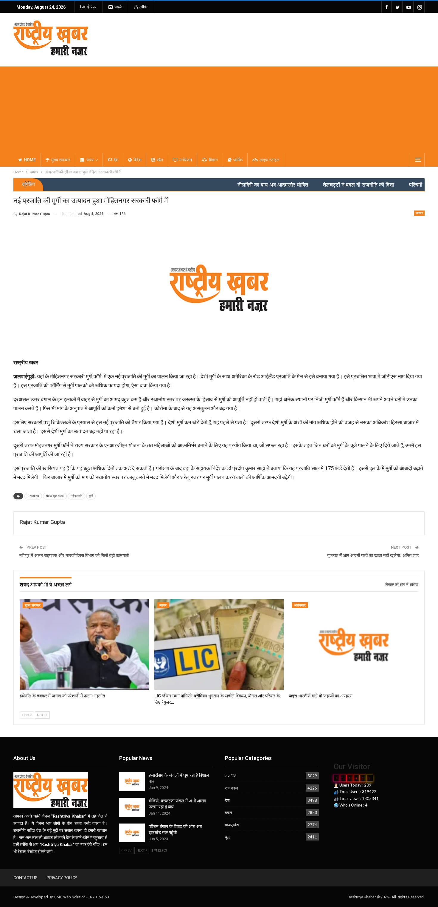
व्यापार (419, 213)
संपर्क (118, 6)
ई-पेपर (92, 6)
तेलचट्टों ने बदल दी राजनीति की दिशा (331, 185)
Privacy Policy (61, 877)
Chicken (33, 496)
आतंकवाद (300, 605)
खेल (160, 159)
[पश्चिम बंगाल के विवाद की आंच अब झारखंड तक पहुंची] (132, 833)
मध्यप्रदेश (232, 824)
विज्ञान (213, 159)
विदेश (137, 159)
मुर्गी (91, 496)
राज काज (231, 788)
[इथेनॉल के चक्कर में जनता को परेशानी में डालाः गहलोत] (84, 644)
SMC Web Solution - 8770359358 (81, 897)
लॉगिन (143, 6)
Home (30, 159)
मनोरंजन (185, 159)
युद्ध (227, 837)
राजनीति (230, 775)
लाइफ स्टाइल (269, 159)
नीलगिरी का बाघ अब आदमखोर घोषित (245, 185)
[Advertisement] (219, 108)
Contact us (25, 877)
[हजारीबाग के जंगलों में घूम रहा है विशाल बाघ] (132, 781)
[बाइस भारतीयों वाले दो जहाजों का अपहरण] (353, 644)
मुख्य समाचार (60, 159)
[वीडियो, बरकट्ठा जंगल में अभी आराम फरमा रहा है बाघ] (132, 807)
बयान (228, 812)
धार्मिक (238, 159)
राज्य (90, 159)
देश (116, 159)
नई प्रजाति (76, 496)
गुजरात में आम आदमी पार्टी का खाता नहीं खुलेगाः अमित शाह (373, 555)
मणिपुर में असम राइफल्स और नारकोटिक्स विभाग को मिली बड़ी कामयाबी (74, 555)
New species (55, 496)
